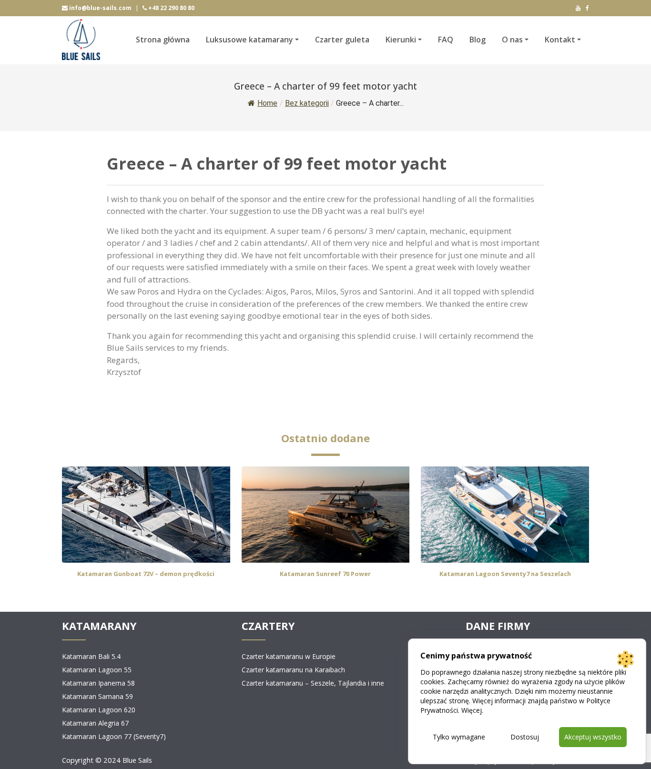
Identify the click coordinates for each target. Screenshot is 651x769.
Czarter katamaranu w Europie (289, 656)
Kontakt (560, 39)
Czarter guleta (342, 39)
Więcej (471, 710)
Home (267, 103)
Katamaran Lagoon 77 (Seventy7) (114, 736)
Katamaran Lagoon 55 (97, 669)
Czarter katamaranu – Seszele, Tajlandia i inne (313, 683)
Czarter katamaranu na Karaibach (293, 669)
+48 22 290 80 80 (170, 8)
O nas (512, 39)
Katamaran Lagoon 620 (98, 709)
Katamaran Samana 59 (97, 696)
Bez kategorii (307, 103)
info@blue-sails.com (100, 8)
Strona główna (163, 39)
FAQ (445, 39)
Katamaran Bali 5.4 (91, 656)
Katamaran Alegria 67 (95, 723)
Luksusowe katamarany (249, 39)
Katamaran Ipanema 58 (98, 683)
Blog (477, 39)
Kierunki (401, 39)
